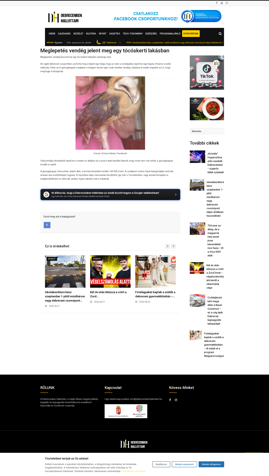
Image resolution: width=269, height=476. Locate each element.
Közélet (78, 33)
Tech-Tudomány (133, 33)
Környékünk (190, 33)
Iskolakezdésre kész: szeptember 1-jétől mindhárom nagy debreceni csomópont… (65, 296)
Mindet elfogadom (211, 464)
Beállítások (161, 464)
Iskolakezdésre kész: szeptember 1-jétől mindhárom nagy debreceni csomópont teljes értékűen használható (168, 42)
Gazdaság (64, 33)
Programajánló (170, 33)
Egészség (151, 33)
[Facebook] (47, 225)
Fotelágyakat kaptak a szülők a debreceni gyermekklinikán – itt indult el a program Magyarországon (214, 344)
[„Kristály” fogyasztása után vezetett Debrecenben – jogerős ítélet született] (197, 156)
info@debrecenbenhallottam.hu (146, 399)
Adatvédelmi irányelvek (133, 471)
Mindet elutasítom (184, 464)
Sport (102, 33)
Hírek (52, 33)
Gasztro (114, 33)
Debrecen (109, 42)
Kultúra (91, 33)
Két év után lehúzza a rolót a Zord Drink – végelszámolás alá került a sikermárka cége (215, 276)
